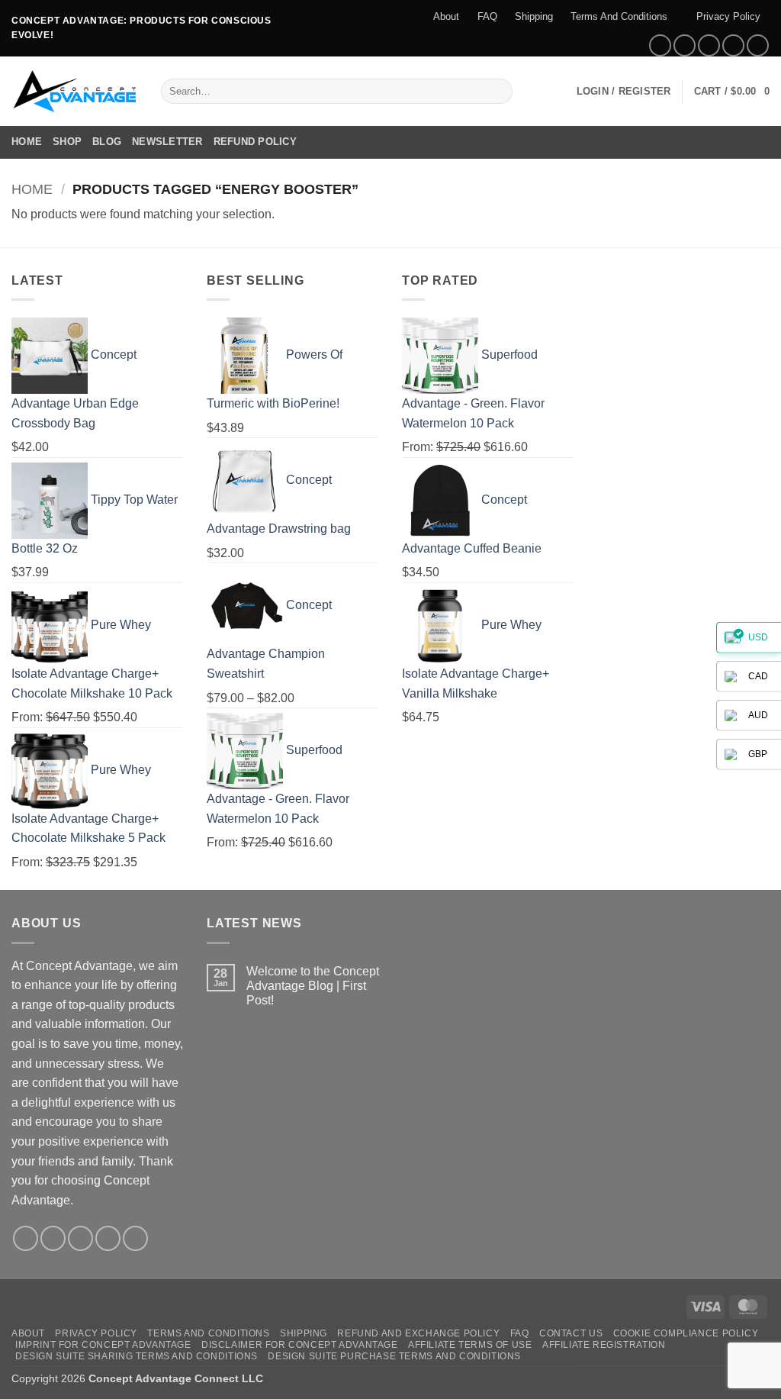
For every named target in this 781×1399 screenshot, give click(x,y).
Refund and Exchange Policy (418, 1333)
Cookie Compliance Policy (686, 1333)
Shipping (534, 16)
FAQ (487, 16)
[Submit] (498, 92)
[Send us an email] (733, 45)
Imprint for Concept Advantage (103, 1344)
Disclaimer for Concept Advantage (299, 1344)
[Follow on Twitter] (709, 45)
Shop (67, 141)
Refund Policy (255, 141)
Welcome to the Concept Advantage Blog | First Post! (312, 986)
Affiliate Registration (603, 1344)
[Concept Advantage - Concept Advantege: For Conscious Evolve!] (74, 91)
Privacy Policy (728, 16)
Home (26, 141)
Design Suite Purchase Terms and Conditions (394, 1356)
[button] (624, 91)
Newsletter (167, 141)
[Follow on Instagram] (684, 45)
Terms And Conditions (618, 16)
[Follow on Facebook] (660, 45)
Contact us (571, 1333)
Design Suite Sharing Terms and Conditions (136, 1356)
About (446, 16)
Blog (106, 141)
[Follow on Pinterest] (758, 45)
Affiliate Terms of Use (470, 1344)
